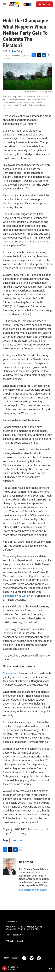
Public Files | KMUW (14, 935)
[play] (4, 968)
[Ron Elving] (9, 866)
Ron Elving (17, 51)
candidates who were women (20, 595)
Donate (46, 4)
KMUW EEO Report (14, 941)
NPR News (17, 840)
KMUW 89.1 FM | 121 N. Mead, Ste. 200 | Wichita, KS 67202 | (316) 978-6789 (24, 928)
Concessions (10, 673)
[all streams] (51, 968)
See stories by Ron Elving (33, 889)
